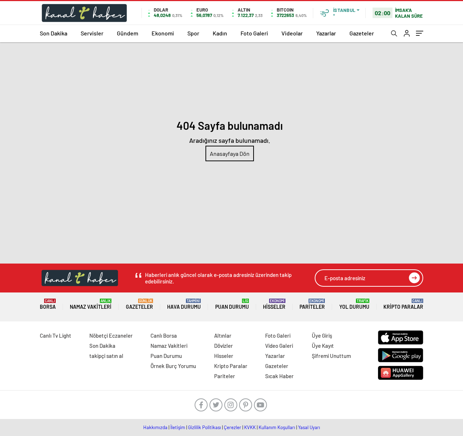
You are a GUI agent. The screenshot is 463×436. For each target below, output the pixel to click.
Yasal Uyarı (309, 427)
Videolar (292, 33)
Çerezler (232, 427)
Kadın (220, 33)
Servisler (92, 33)
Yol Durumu (354, 304)
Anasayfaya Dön (230, 153)
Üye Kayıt (323, 345)
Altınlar (223, 335)
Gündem (127, 33)
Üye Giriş (322, 335)
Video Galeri (279, 345)
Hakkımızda (155, 427)
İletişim (177, 427)
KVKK (250, 427)
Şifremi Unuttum (331, 355)
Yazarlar (326, 33)
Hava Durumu (184, 304)
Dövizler (223, 345)
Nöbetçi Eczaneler (111, 335)
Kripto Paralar (403, 304)
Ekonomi (163, 33)
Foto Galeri (254, 33)
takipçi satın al (106, 355)
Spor (193, 33)
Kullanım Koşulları (277, 427)
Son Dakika (53, 33)
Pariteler (312, 304)
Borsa (48, 304)
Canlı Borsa (163, 335)
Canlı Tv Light (55, 335)
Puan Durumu (232, 304)
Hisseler (274, 304)
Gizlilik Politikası (204, 427)
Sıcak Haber (279, 376)
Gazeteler (361, 33)
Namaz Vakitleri (90, 304)
